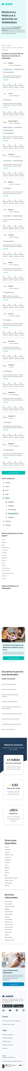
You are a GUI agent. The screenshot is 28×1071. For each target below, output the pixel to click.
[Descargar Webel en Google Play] (18, 1005)
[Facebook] (17, 1010)
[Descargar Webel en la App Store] (7, 1005)
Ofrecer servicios (13, 984)
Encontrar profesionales (13, 658)
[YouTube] (10, 1010)
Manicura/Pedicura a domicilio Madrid (12, 47)
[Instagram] (23, 1010)
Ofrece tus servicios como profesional (11, 1021)
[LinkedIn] (3, 1010)
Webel (3, 45)
